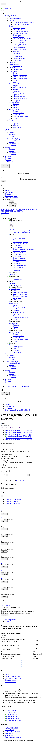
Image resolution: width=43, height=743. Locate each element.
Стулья (15, 73)
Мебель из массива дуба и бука (11, 209)
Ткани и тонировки (11, 138)
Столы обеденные (19, 28)
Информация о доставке (13, 676)
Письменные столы (19, 58)
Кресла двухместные (20, 75)
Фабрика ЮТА (14, 143)
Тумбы (15, 118)
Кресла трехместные (20, 78)
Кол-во (3, 475)
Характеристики (10, 620)
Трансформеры (18, 57)
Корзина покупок (11, 196)
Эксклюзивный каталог (13, 737)
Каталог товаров (10, 15)
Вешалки (16, 125)
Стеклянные (17, 60)
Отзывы (11, 133)
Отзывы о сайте (10, 682)
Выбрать (4, 514)
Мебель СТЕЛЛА (17, 211)
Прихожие (16, 91)
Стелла (11, 142)
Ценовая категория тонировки (11, 607)
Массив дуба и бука (15, 140)
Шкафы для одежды (19, 87)
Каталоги (8, 156)
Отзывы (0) (8, 621)
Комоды (15, 111)
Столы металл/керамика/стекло (23, 22)
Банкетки (16, 104)
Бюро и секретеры (19, 93)
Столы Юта (17, 46)
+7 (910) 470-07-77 (11, 710)
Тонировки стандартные (13, 499)
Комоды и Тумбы (15, 109)
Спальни (12, 67)
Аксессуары (17, 127)
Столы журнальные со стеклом (23, 38)
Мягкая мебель (14, 102)
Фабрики (8, 147)
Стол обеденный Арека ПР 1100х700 (17, 410)
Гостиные (12, 62)
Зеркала (15, 124)
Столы (11, 26)
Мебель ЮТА (27, 209)
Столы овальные (18, 42)
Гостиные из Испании (20, 98)
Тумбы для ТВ (18, 114)
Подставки (16, 53)
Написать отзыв (14, 427)
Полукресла (17, 80)
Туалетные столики (19, 55)
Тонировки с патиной (12, 503)
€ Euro (11, 201)
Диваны (15, 105)
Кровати (16, 107)
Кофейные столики (19, 49)
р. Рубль (12, 205)
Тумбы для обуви (18, 113)
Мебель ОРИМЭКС (11, 728)
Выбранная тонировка (8, 613)
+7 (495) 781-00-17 (11, 712)
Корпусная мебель (15, 84)
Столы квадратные (19, 40)
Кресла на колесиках (20, 76)
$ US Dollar (13, 203)
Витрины (16, 86)
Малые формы (14, 64)
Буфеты (15, 89)
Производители (10, 406)
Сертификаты (13, 136)
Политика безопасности (13, 678)
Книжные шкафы (19, 96)
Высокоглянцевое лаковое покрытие (13, 611)
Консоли (16, 51)
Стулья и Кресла (14, 71)
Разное (11, 120)
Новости (12, 134)
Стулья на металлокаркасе (22, 24)
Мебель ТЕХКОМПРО (12, 731)
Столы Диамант (18, 37)
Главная (7, 129)
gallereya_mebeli (11, 716)
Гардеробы (16, 95)
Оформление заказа (11, 197)
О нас (7, 131)
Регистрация (9, 192)
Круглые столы (18, 29)
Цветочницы (17, 66)
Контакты (8, 158)
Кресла (15, 82)
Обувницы (16, 100)
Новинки (12, 20)
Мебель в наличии (15, 19)
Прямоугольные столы (20, 33)
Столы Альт (17, 35)
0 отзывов (4, 427)
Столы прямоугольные (20, 44)
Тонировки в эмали (11, 501)
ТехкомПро (12, 145)
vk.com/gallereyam (12, 714)
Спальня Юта (17, 69)
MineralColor (5, 213)
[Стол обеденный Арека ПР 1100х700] (18, 430)
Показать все (5, 605)
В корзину (5, 615)
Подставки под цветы (20, 31)
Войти (7, 190)
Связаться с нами (10, 680)
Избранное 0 (9, 194)
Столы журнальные (19, 48)
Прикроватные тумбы (20, 116)
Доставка (8, 160)
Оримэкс (12, 149)
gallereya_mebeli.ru (12, 718)
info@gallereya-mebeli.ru (14, 720)
